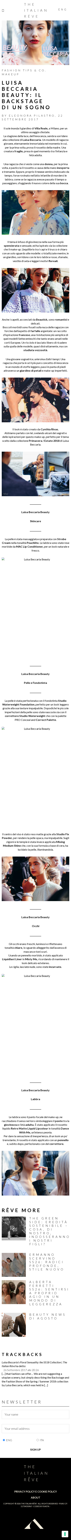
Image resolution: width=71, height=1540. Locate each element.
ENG (9, 1440)
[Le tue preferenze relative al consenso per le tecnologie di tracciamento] (65, 1534)
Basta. (46, 1506)
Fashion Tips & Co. (24, 70)
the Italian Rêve (29, 1503)
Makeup (10, 74)
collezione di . (24, 139)
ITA (42, 1440)
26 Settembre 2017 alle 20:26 (21, 1370)
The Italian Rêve (36, 10)
